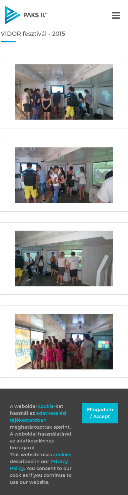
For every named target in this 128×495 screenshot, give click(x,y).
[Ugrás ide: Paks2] (37, 15)
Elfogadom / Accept (100, 413)
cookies (62, 455)
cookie (46, 406)
